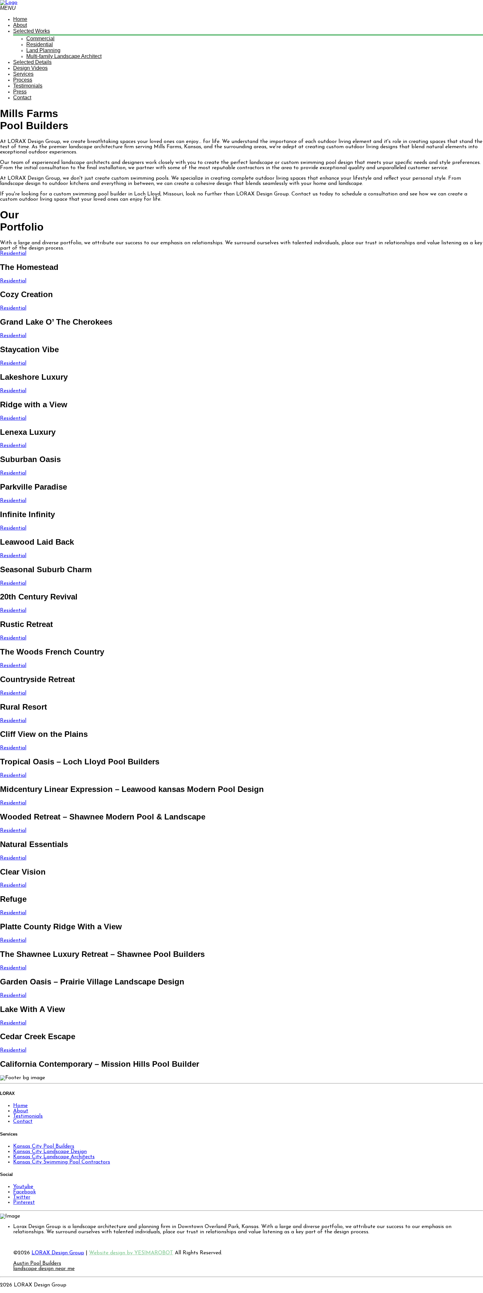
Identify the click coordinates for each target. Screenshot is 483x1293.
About (20, 1111)
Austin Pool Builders (37, 1263)
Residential (13, 253)
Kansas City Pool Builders (43, 1146)
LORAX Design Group (58, 1253)
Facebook (24, 1192)
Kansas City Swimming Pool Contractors (61, 1162)
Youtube (23, 1186)
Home (20, 1105)
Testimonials (28, 1116)
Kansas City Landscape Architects (54, 1157)
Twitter (21, 1197)
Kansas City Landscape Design (50, 1151)
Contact (23, 1121)
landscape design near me (44, 1268)
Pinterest (24, 1202)
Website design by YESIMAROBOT (131, 1253)
